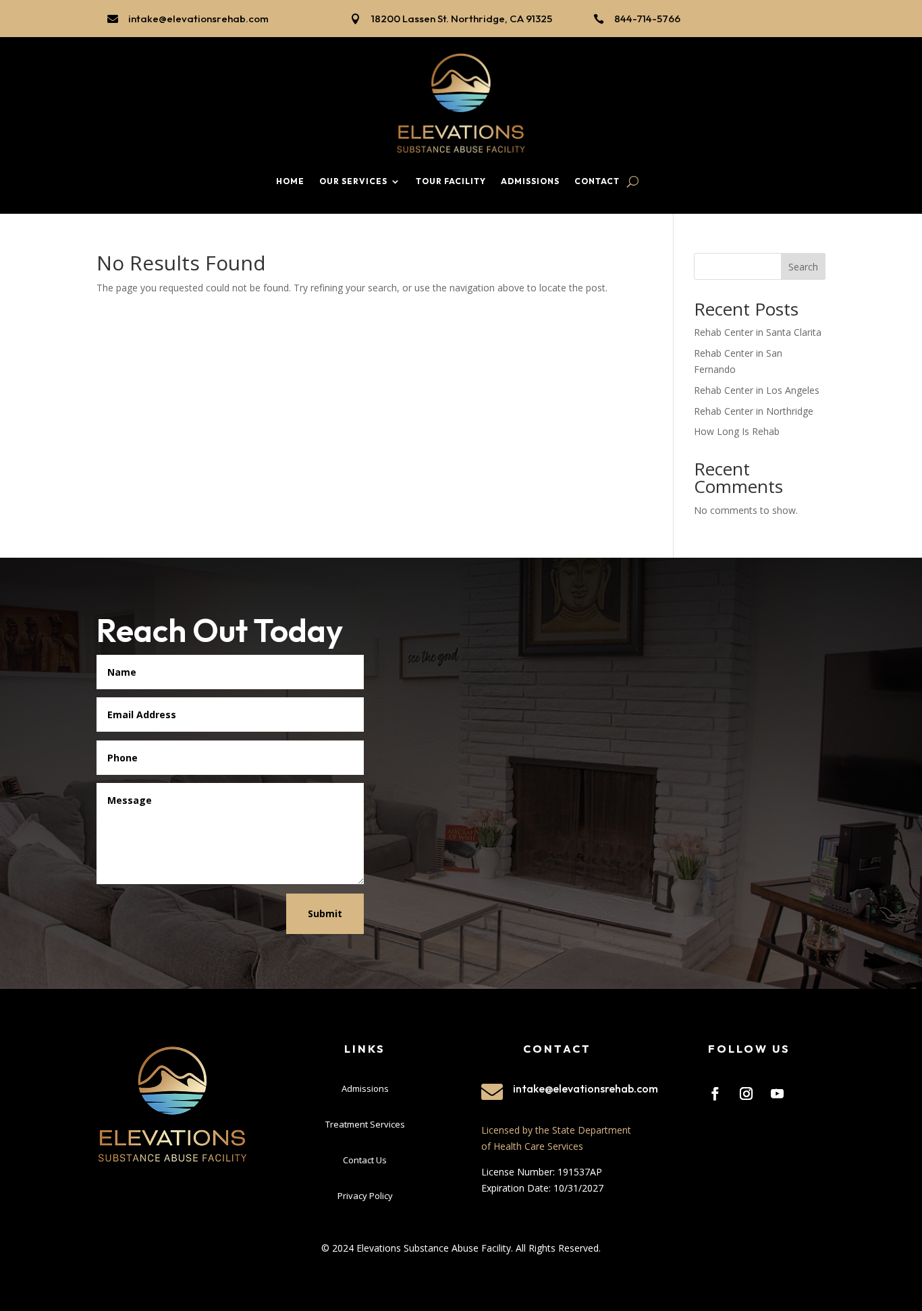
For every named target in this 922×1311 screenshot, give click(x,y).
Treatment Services (365, 1124)
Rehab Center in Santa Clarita (757, 332)
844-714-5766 (647, 18)
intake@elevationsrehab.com (198, 18)
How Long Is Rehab (737, 431)
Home (290, 181)
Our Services (353, 181)
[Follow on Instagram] (746, 1094)
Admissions (530, 181)
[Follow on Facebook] (715, 1094)
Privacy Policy (365, 1196)
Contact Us (365, 1160)
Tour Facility (451, 181)
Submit (325, 913)
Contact (597, 181)
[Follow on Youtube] (777, 1094)
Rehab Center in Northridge (753, 411)
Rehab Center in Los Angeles (756, 390)
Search (803, 266)
